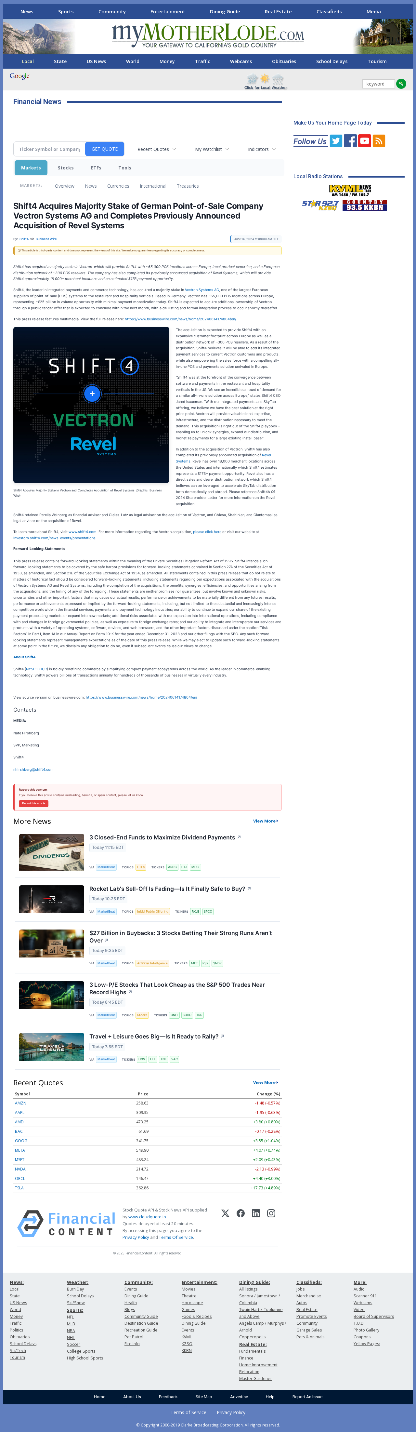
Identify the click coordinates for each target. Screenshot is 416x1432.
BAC (19, 1131)
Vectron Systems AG (202, 290)
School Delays (331, 61)
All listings (248, 1289)
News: (17, 1282)
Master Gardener (255, 1378)
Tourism (377, 61)
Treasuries (188, 186)
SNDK (217, 963)
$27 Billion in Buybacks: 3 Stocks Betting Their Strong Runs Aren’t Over (180, 937)
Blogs (129, 1309)
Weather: (77, 1282)
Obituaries (284, 61)
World (132, 61)
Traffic (202, 61)
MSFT (19, 1159)
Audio (359, 1289)
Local (28, 61)
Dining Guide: (254, 1282)
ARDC (172, 867)
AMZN (20, 1103)
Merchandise (308, 1296)
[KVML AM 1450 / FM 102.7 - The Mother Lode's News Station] (350, 189)
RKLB (195, 911)
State (60, 61)
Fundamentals (252, 1351)
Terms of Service (188, 1412)
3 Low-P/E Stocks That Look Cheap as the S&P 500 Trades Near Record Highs (177, 988)
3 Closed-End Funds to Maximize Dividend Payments (165, 837)
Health (130, 1302)
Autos (301, 1302)
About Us (132, 1396)
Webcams (241, 61)
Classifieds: (309, 1282)
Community (112, 11)
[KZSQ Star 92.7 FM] (317, 203)
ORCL (20, 1178)
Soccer (73, 1344)
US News (96, 61)
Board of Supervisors (374, 1316)
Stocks (66, 168)
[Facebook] (240, 1224)
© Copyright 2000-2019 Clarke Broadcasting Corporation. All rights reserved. (208, 1424)
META (20, 1150)
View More (264, 821)
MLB (71, 1324)
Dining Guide (225, 11)
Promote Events (311, 1316)
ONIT (174, 1015)
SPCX (208, 911)
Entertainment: (199, 1282)
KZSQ (187, 1343)
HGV (141, 1059)
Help (270, 1396)
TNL (163, 1059)
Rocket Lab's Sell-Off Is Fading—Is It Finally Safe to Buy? (170, 888)
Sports (66, 11)
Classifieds (329, 11)
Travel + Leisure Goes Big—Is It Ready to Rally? (157, 1036)
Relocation (249, 1371)
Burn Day (75, 1289)
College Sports (81, 1351)
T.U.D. (359, 1323)
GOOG (21, 1141)
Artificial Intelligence (152, 963)
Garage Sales (309, 1330)
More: (360, 1282)
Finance (246, 1358)
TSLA (19, 1188)
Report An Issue (307, 1396)
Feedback (168, 1396)
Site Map (204, 1396)
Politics (16, 1330)
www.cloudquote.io (147, 1217)
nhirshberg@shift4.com (33, 769)
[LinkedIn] (256, 1224)
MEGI (195, 867)
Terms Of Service (176, 1237)
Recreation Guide (141, 1330)
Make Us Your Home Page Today (332, 123)
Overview (64, 186)
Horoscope (192, 1302)
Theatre (189, 1296)
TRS (199, 1015)
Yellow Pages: (367, 1343)
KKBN (187, 1350)
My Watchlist (208, 149)
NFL (70, 1317)
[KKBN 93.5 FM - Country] (364, 203)
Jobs (300, 1289)
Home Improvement (258, 1365)
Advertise (239, 1396)
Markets (31, 168)
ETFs (96, 168)
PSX (205, 963)
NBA (71, 1330)
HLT (153, 1059)
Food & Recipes (197, 1316)
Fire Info (132, 1343)
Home (99, 1396)
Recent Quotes (153, 149)
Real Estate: (253, 1344)
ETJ (184, 867)
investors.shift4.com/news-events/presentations (54, 538)
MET (194, 963)
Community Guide (141, 1316)
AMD (19, 1122)
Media (374, 11)
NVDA (20, 1169)
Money (167, 61)
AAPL (19, 1112)
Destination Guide (141, 1323)
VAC (174, 1059)
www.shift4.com (83, 531)
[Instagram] (271, 1224)
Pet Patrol (133, 1337)
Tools (124, 168)
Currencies (118, 186)
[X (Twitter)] (225, 1224)
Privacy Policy (136, 1237)
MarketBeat (106, 867)
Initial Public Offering (152, 911)
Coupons (362, 1337)
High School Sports (85, 1358)
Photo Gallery (366, 1330)
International (153, 186)
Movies (188, 1289)
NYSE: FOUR (36, 669)
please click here (207, 531)
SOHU (187, 1015)
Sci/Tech (18, 1350)
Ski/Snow (76, 1302)
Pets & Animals (310, 1337)
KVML (187, 1337)
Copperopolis (252, 1337)
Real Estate (278, 11)
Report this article (33, 803)
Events (130, 1289)
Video (359, 1309)
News (26, 11)
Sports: (75, 1310)
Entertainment (167, 11)
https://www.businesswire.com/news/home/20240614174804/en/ (180, 319)
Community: (138, 1282)
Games (188, 1309)
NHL (71, 1337)
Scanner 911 (365, 1296)
